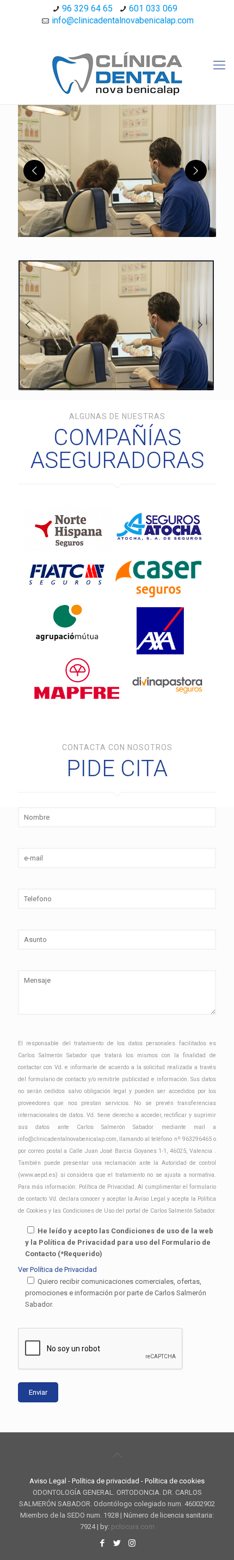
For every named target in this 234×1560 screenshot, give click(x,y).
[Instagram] (131, 35)
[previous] (34, 171)
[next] (196, 171)
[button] (117, 171)
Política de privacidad (105, 1481)
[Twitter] (117, 35)
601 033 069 (153, 8)
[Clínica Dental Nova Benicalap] (117, 74)
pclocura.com (133, 1526)
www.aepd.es (38, 1174)
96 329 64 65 (87, 8)
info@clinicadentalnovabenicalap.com (123, 20)
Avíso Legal (149, 1198)
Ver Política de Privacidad (57, 1269)
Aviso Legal (47, 1481)
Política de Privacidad (106, 1186)
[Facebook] (103, 35)
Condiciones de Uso (88, 1210)
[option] (116, 325)
